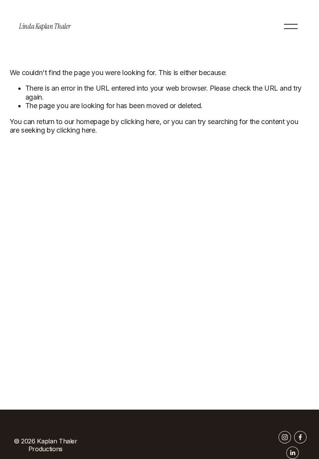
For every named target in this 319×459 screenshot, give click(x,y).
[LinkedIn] (292, 453)
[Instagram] (285, 437)
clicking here (140, 121)
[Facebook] (300, 437)
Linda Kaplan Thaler (44, 26)
